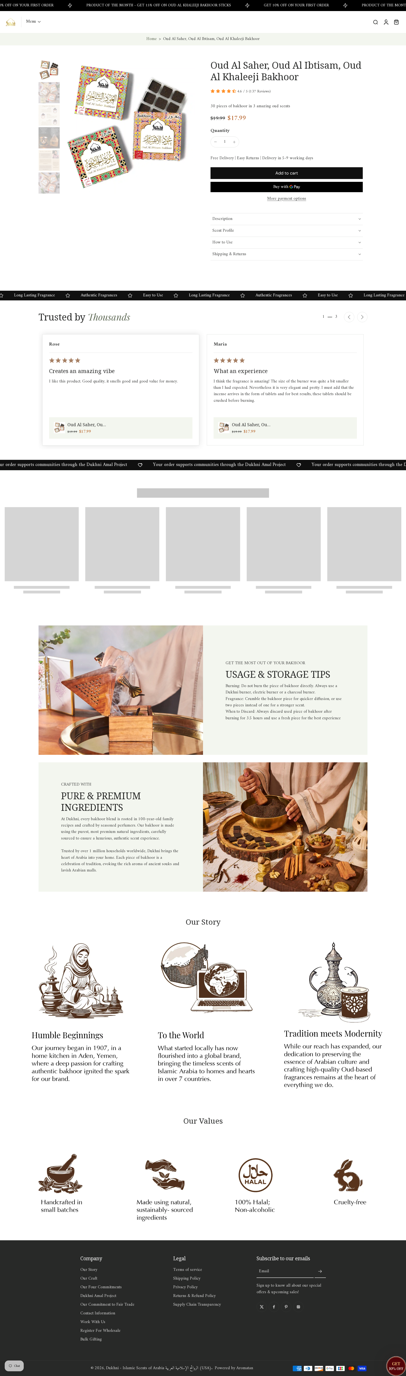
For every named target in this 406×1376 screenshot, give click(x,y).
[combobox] (156, 741)
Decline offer (203, 764)
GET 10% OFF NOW (203, 754)
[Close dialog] (267, 641)
